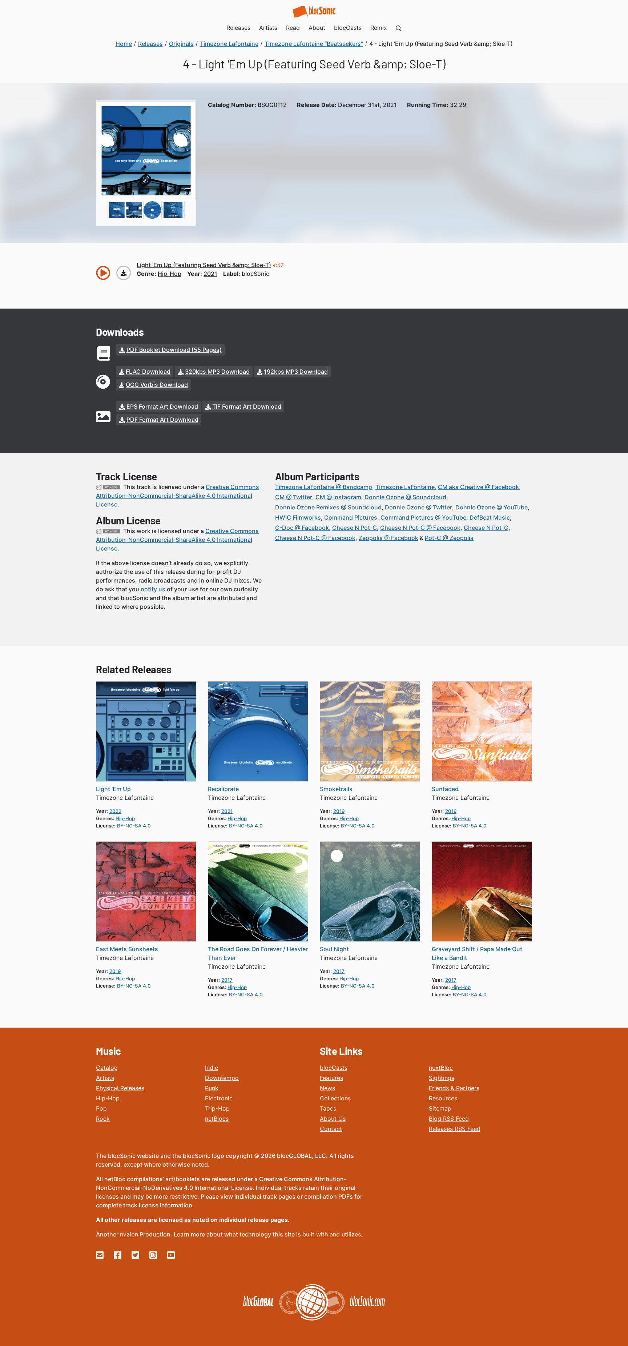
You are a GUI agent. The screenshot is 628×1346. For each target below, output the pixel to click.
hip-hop (169, 273)
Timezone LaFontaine (405, 487)
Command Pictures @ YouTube (423, 517)
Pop (101, 1108)
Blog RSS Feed (449, 1118)
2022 (115, 811)
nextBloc (441, 1067)
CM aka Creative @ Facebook (478, 487)
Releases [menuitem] (238, 27)
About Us (333, 1118)
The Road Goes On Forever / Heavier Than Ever (258, 953)
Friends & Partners (454, 1088)
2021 (210, 273)
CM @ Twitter (293, 497)
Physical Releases (120, 1088)
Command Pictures (350, 517)
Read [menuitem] (293, 27)
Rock (103, 1118)
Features (331, 1077)
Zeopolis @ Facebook (388, 537)
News (327, 1088)
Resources (443, 1098)
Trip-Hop (217, 1108)
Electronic (219, 1098)
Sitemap (440, 1108)
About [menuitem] (317, 27)
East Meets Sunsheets (127, 949)
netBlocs (217, 1118)
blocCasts (333, 1067)
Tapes (328, 1108)
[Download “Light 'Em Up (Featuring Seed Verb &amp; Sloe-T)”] (123, 273)
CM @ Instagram (338, 497)
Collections (335, 1098)
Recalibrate (223, 789)
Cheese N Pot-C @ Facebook (420, 527)
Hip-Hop (108, 1098)
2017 (227, 980)
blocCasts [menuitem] (348, 27)
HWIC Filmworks (298, 517)
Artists (105, 1077)
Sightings (441, 1077)
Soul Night (334, 949)
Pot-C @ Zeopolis (449, 537)
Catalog (107, 1067)
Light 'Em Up (113, 789)
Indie (211, 1067)
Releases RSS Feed (454, 1128)
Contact (331, 1128)
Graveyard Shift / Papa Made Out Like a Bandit (477, 953)
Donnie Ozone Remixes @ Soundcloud (328, 507)
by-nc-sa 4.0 (134, 826)
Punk (211, 1088)
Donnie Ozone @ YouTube (491, 507)
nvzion (129, 1234)
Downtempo (222, 1077)
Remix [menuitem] (378, 27)
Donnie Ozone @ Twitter (418, 507)
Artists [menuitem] (268, 27)
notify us (153, 589)
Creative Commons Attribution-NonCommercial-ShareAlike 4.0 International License (177, 495)
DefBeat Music (490, 517)
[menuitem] (399, 27)
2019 (339, 811)
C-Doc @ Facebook (302, 527)
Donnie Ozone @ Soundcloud (405, 497)
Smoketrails (336, 789)
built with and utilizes (331, 1234)
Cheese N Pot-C (354, 527)
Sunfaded (445, 789)
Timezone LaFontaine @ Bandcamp (323, 487)
